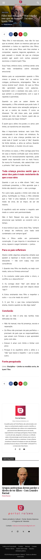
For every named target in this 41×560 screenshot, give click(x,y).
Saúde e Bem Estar (21, 549)
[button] (3, 3)
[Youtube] (25, 449)
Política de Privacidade (9, 546)
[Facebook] (11, 34)
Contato (34, 546)
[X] (16, 34)
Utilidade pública (20, 551)
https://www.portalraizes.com (20, 421)
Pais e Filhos (5, 12)
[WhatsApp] (25, 34)
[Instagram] (20, 449)
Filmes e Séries (9, 549)
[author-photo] (20, 415)
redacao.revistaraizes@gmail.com (23, 526)
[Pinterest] (20, 34)
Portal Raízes (8, 24)
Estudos (31, 549)
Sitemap (27, 546)
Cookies (20, 546)
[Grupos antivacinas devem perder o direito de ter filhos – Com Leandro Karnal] (20, 476)
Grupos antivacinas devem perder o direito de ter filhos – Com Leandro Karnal (20, 490)
